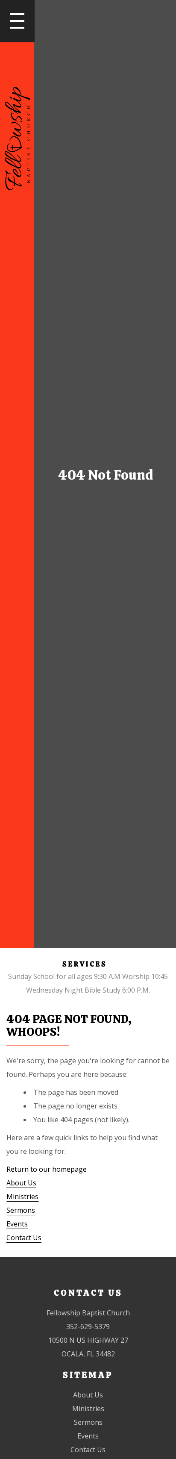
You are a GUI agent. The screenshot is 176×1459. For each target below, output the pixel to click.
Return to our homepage (46, 1169)
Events (17, 1224)
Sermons (20, 1210)
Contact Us (23, 1237)
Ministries (22, 1196)
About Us (21, 1183)
